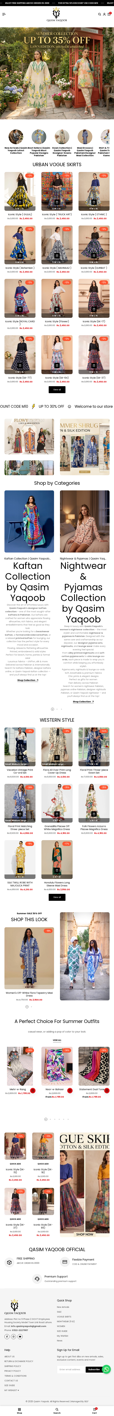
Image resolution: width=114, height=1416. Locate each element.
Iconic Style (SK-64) (57, 377)
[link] (85, 956)
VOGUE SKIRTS (64, 1316)
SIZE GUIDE (62, 1331)
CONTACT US (11, 1380)
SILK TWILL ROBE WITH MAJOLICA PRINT (20, 884)
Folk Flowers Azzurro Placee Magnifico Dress (94, 827)
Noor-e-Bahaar (55, 1089)
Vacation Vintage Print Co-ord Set (20, 771)
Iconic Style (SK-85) (43, 1226)
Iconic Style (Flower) (57, 321)
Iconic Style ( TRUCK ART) (57, 214)
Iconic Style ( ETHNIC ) (94, 214)
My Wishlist (62, 1335)
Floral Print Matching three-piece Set (20, 827)
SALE (59, 1311)
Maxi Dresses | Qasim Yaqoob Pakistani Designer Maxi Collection (85, 152)
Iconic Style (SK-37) (94, 377)
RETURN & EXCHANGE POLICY (18, 1361)
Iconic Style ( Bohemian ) (20, 268)
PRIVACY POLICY (12, 1370)
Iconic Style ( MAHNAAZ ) (56, 268)
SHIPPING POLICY (12, 1366)
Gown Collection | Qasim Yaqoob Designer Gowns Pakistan (62, 152)
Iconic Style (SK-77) (20, 377)
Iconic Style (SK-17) (94, 321)
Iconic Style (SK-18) (43, 1171)
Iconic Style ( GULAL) (20, 214)
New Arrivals (63, 1307)
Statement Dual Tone (91, 1089)
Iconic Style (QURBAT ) (94, 268)
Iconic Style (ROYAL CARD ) (20, 323)
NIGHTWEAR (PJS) (66, 1321)
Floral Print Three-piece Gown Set (94, 771)
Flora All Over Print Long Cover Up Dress (57, 771)
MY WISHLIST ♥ (11, 1390)
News (59, 1340)
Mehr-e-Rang (18, 1089)
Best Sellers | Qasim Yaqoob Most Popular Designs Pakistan (39, 152)
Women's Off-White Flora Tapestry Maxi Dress (29, 994)
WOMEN (61, 1326)
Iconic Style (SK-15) (15, 1171)
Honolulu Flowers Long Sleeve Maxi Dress (57, 884)
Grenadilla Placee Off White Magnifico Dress (57, 827)
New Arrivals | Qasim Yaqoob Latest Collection (16, 150)
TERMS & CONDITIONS (15, 1375)
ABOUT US (9, 1356)
